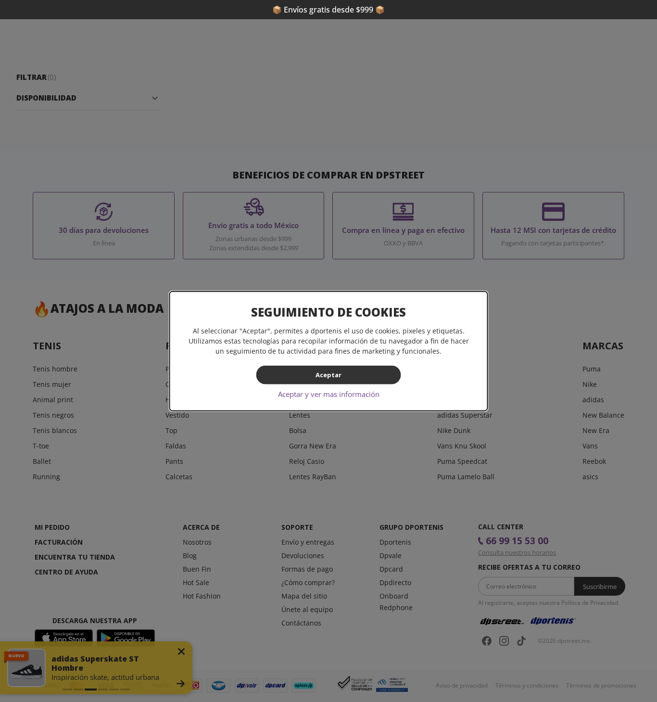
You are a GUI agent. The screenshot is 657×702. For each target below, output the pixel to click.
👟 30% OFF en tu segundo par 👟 (328, 9)
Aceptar (328, 374)
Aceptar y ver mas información (328, 393)
